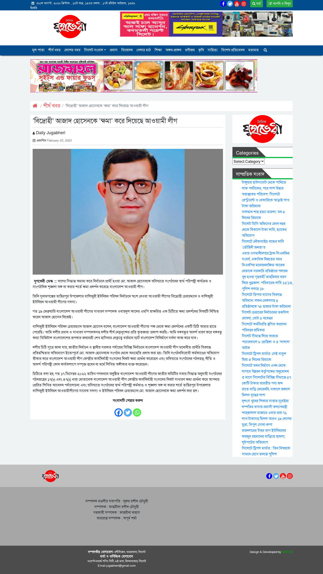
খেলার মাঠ (143, 50)
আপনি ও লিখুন (281, 3)
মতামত (253, 50)
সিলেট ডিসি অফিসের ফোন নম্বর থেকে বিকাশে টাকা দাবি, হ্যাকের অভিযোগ (264, 229)
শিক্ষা (158, 50)
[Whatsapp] (137, 410)
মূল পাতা (38, 50)
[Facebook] (118, 410)
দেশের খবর (72, 50)
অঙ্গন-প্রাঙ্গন (173, 50)
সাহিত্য (213, 50)
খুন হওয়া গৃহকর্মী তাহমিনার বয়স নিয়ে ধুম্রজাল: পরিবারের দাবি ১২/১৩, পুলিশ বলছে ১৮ (267, 282)
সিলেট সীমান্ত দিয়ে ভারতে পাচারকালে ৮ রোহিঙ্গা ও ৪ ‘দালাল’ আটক (266, 341)
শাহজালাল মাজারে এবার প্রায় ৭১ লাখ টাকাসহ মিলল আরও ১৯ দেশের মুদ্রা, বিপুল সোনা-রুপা (267, 418)
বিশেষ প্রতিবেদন (232, 50)
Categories (247, 153)
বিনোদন (127, 50)
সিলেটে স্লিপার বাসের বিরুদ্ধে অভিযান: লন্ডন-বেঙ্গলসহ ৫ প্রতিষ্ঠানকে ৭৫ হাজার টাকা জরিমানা (266, 300)
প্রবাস (114, 50)
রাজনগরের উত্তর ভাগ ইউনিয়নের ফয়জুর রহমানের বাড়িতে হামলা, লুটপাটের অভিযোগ (264, 436)
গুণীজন (190, 50)
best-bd (287, 552)
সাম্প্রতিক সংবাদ (250, 174)
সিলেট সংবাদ (93, 50)
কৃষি (201, 50)
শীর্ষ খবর (54, 50)
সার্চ (258, 3)
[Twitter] (128, 410)
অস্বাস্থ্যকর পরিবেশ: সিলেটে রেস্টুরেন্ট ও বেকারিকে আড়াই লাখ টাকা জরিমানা (265, 200)
